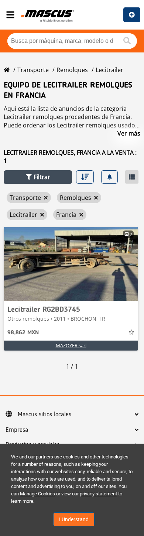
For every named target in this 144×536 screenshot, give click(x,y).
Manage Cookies (37, 493)
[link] (71, 264)
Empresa (17, 430)
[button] (38, 177)
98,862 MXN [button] (23, 333)
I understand (74, 519)
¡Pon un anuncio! (131, 14)
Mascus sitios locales (44, 414)
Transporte (33, 70)
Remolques (72, 70)
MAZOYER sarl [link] (71, 345)
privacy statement (98, 493)
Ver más (128, 133)
